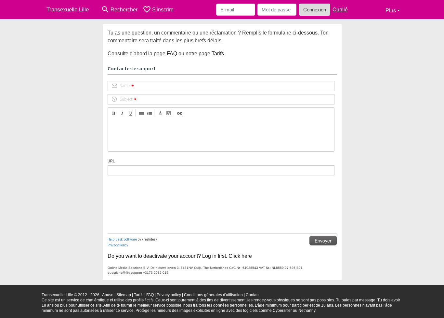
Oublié (340, 9)
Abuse (107, 295)
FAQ (172, 53)
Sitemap (123, 295)
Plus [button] (390, 10)
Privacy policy (169, 295)
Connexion (314, 9)
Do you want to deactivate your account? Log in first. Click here (180, 256)
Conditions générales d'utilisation (213, 295)
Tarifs (218, 53)
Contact (252, 295)
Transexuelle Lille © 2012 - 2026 (70, 295)
